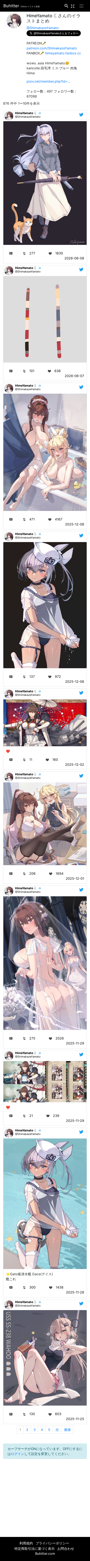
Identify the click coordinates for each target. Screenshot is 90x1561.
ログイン (17, 1454)
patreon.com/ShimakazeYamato (52, 48)
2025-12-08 (74, 524)
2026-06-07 (74, 376)
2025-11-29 (75, 1043)
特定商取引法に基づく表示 (34, 1548)
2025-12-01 (75, 878)
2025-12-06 (74, 681)
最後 (67, 1430)
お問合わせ (65, 1548)
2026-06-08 (74, 258)
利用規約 (26, 1543)
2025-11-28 (75, 1292)
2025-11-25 (75, 1419)
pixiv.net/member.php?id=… (48, 81)
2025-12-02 (74, 764)
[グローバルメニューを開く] (81, 6)
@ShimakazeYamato (43, 28)
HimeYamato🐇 (26, 113)
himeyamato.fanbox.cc (63, 53)
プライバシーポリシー (52, 1543)
